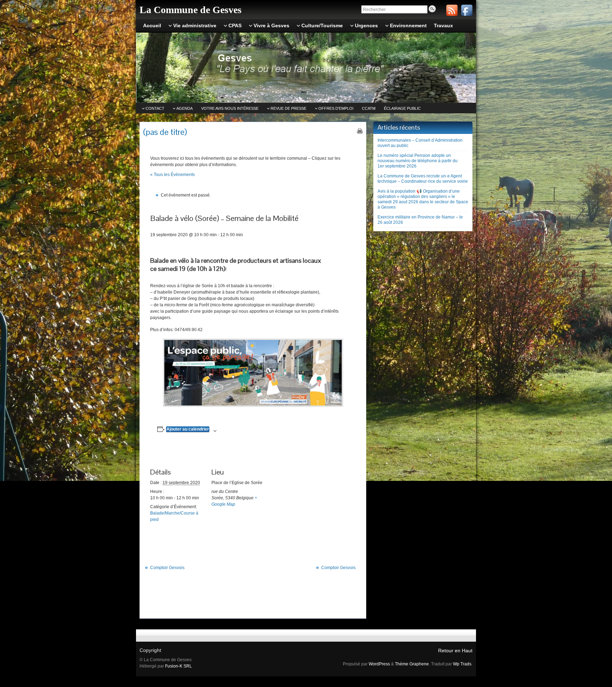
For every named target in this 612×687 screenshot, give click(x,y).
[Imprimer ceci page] (360, 131)
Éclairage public (402, 108)
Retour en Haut (455, 650)
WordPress (379, 664)
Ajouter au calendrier (187, 429)
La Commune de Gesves (191, 9)
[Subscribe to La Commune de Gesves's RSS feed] (452, 10)
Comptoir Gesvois (167, 567)
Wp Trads (462, 664)
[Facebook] (466, 10)
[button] (253, 373)
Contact (155, 108)
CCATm (368, 108)
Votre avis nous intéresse (230, 108)
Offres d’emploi (335, 108)
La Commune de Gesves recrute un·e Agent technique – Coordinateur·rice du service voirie (423, 179)
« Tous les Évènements (172, 174)
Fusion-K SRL (178, 666)
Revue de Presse (288, 108)
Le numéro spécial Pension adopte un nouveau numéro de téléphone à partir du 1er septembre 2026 (418, 161)
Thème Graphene (412, 664)
